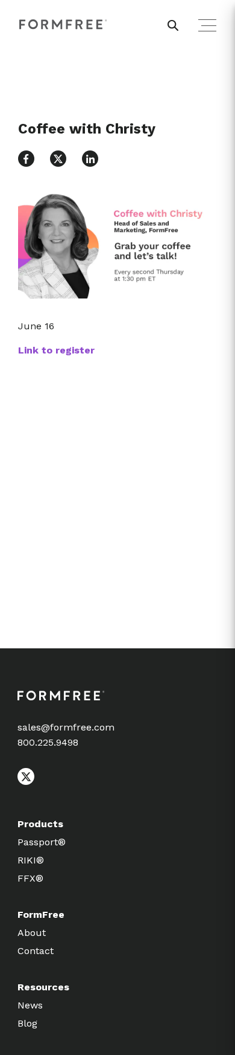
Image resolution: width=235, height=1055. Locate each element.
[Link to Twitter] (58, 158)
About (31, 932)
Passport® (41, 842)
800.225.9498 (47, 742)
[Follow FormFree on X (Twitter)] (25, 782)
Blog (27, 1023)
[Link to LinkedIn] (90, 158)
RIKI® (30, 860)
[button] (26, 158)
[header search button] (173, 25)
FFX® (30, 878)
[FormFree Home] (63, 24)
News (30, 1005)
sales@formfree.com (65, 727)
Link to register (56, 350)
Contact (35, 951)
